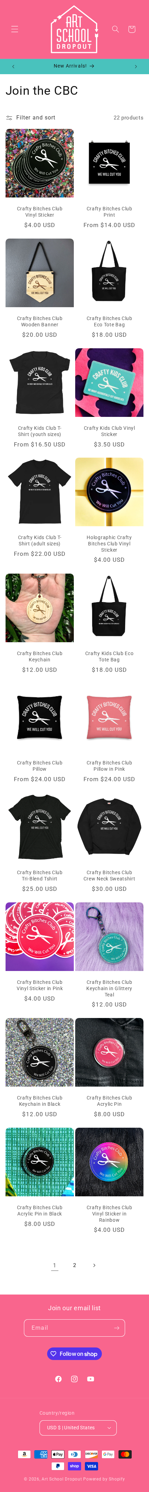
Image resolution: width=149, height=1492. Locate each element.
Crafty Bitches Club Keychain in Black (39, 1101)
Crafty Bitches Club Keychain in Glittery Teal (109, 988)
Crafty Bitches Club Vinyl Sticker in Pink (40, 985)
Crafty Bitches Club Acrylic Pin (109, 1101)
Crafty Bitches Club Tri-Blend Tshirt (39, 876)
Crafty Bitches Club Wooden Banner (39, 321)
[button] (15, 29)
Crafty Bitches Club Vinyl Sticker (39, 212)
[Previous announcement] (13, 66)
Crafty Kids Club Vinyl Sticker (109, 431)
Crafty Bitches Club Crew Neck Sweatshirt (109, 876)
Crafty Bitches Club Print (109, 212)
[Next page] (94, 1265)
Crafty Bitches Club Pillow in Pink (109, 766)
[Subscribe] (116, 1327)
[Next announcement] (135, 66)
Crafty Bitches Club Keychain (39, 656)
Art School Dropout (62, 1479)
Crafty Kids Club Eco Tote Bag (109, 656)
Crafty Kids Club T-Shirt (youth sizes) (39, 431)
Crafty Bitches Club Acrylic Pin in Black (39, 1211)
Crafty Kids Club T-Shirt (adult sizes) (39, 541)
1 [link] (54, 1265)
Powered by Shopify (104, 1479)
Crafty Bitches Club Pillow (39, 766)
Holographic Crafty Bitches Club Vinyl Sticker (109, 544)
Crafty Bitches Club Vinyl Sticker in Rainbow (109, 1213)
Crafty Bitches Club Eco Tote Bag (109, 321)
